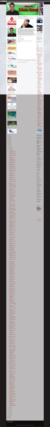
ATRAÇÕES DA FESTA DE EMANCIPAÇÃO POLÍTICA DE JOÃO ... (12, 241)
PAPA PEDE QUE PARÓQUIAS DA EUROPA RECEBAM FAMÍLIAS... (12, 397)
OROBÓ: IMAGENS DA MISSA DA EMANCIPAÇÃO (12, 358)
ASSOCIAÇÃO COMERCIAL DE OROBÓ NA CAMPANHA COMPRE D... (12, 244)
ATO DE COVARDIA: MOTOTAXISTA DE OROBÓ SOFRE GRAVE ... (12, 229)
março (10, 412)
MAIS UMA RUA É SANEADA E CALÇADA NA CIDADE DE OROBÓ (12, 227)
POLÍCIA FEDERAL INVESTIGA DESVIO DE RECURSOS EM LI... (12, 304)
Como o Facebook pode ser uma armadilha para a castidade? (39, 105)
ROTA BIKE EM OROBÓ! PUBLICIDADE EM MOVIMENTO (12, 353)
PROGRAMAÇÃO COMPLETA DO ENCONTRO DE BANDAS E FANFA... (12, 366)
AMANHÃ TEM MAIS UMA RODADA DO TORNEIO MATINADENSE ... (12, 284)
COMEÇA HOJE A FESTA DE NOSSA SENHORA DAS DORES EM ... (12, 326)
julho (9, 408)
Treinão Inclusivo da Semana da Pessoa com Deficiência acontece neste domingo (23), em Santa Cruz (40, 56)
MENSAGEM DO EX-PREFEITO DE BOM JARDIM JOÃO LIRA (12, 255)
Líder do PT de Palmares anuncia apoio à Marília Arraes (40, 84)
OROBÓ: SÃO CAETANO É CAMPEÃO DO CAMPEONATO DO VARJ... (12, 272)
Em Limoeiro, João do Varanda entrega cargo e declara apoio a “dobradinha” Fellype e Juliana (40, 64)
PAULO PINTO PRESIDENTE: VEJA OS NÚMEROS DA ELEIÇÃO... (12, 197)
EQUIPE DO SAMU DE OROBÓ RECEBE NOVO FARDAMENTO (12, 306)
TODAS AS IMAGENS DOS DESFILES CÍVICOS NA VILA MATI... (12, 364)
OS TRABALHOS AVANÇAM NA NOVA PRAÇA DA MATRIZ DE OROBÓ (12, 357)
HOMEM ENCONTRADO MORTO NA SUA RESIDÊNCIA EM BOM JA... (12, 377)
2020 (9, 141)
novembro (10, 148)
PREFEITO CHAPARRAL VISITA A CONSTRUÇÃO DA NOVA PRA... (12, 328)
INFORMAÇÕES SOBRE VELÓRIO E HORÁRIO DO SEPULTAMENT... (12, 160)
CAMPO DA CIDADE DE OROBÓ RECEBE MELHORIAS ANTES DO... (12, 262)
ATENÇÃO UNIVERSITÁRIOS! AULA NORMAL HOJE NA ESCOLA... (12, 206)
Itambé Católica (39, 103)
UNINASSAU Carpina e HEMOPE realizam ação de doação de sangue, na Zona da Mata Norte (40, 79)
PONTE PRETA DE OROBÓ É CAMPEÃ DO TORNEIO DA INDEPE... (12, 405)
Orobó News (39, 86)
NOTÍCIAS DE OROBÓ (39, 82)
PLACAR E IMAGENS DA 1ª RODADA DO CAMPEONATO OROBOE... (12, 191)
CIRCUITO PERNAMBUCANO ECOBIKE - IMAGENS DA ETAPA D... (12, 201)
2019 (9, 142)
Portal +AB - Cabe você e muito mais (40, 126)
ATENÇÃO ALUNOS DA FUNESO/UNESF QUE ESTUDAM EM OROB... (12, 322)
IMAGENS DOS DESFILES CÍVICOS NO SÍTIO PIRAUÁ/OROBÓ (12, 374)
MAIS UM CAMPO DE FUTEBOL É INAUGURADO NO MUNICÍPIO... (12, 264)
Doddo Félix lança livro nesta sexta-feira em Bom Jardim (40, 109)
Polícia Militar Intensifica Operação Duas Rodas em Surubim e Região (40, 114)
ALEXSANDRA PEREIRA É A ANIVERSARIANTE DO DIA (12, 166)
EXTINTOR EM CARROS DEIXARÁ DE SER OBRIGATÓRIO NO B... (12, 301)
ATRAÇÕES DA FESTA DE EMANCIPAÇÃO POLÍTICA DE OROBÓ (12, 401)
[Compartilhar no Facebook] (20, 36)
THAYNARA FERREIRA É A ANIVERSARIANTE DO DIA (12, 208)
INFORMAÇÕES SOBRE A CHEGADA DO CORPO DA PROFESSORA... (12, 164)
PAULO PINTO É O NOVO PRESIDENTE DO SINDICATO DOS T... (12, 199)
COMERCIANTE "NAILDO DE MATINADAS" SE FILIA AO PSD (12, 308)
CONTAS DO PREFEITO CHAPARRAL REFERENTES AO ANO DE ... (12, 152)
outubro (10, 149)
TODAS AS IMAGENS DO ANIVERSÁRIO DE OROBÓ (12, 349)
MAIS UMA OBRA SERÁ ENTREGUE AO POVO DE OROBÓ (12, 344)
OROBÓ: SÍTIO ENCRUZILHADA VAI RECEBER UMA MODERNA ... (12, 282)
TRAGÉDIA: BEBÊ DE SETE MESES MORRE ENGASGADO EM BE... (12, 248)
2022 (9, 139)
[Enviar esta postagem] (33, 35)
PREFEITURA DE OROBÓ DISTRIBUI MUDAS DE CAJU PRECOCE (12, 372)
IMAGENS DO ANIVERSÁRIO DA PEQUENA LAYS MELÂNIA (12, 193)
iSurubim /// (39, 99)
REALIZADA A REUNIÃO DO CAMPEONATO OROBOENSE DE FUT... (12, 310)
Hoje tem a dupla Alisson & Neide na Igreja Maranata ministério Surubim (40, 101)
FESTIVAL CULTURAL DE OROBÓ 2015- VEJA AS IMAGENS (12, 362)
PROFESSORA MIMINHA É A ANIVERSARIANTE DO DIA (12, 170)
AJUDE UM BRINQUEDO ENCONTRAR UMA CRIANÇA (12, 239)
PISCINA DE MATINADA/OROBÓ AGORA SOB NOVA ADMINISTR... (12, 221)
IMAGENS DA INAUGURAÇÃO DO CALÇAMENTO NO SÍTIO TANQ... (12, 266)
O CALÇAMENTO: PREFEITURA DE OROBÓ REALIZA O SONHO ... (12, 223)
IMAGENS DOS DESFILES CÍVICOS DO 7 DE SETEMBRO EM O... (12, 389)
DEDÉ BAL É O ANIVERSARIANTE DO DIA (12, 183)
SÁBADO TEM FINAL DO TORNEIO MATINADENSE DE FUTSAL (12, 178)
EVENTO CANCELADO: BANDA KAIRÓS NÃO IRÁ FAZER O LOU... (12, 156)
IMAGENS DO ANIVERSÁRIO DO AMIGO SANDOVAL (12, 195)
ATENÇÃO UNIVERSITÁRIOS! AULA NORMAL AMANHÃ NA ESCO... (12, 210)
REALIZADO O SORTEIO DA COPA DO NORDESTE (12, 215)
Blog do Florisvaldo (39, 90)
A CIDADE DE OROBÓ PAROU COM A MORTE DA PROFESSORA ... (12, 173)
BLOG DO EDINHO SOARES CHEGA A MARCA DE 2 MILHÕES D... (12, 162)
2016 (9, 145)
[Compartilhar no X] (19, 36)
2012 (9, 417)
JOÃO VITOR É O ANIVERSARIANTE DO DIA (12, 360)
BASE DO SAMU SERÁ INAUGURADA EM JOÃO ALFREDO (12, 286)
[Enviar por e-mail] (18, 36)
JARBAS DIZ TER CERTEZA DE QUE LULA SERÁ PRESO (12, 252)
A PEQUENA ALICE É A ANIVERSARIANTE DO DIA (12, 387)
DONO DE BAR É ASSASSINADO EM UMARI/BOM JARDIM (11, 403)
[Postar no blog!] (18, 36)
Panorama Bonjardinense (39, 112)
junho (9, 409)
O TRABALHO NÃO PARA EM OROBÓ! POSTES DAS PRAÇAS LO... (12, 314)
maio (9, 410)
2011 (9, 418)
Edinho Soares (39, 219)
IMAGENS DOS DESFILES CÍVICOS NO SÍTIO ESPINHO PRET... (12, 383)
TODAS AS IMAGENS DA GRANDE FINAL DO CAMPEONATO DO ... (12, 270)
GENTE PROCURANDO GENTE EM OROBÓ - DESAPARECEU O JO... (12, 212)
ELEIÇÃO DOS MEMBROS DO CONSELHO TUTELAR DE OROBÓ (12, 257)
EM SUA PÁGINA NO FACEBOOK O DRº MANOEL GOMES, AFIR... (12, 324)
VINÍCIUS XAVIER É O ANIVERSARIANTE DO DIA (12, 393)
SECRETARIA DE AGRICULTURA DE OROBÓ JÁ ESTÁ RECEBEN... (12, 294)
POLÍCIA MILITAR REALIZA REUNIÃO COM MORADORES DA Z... (12, 225)
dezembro (10, 147)
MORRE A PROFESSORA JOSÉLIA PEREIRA (12, 276)
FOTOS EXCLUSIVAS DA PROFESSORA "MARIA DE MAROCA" (12, 168)
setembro (10, 150)
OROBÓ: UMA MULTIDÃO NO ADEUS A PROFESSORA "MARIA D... (12, 154)
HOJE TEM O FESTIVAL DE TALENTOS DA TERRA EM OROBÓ (12, 379)
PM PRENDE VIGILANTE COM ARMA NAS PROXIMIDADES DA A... (12, 187)
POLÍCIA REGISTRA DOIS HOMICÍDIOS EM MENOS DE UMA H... (12, 292)
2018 (9, 143)
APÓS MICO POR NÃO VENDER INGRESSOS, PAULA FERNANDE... (12, 250)
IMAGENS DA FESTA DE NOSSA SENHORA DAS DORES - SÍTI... (12, 274)
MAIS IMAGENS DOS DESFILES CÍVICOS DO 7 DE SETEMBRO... (12, 385)
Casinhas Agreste (40, 72)
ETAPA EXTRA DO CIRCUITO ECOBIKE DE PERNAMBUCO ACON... (12, 189)
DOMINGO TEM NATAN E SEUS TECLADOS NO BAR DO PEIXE (12, 218)
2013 (9, 416)
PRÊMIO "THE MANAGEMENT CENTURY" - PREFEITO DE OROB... (12, 347)
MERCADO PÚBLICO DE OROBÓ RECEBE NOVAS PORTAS (12, 330)
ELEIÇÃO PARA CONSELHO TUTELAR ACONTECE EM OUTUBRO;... (12, 395)
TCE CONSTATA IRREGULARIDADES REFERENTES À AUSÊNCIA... (11, 297)
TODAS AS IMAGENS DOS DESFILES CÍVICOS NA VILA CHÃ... (12, 369)
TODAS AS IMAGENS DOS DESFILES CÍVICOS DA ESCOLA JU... (12, 381)
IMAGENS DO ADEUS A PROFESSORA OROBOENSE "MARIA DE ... (12, 158)
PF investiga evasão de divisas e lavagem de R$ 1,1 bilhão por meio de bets (40, 70)
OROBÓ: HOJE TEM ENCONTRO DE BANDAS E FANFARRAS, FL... (12, 355)
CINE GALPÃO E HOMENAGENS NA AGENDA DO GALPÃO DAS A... (12, 399)
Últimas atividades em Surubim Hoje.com (40, 124)
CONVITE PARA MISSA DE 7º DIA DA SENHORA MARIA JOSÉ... (12, 320)
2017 (9, 144)
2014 (9, 415)
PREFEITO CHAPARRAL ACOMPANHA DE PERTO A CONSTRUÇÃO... (12, 290)
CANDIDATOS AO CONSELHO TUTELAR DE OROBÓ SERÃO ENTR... (12, 237)
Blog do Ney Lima (40, 54)
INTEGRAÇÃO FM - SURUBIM (40, 108)
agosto (10, 407)
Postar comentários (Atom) (23, 62)
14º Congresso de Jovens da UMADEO (40, 87)
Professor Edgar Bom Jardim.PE (40, 68)
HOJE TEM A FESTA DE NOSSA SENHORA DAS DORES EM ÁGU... (12, 279)
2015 (9, 146)
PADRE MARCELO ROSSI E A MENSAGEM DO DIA (12, 179)
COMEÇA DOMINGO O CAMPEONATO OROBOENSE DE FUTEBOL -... (12, 235)
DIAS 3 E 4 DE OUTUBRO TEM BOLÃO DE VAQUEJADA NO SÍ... (12, 181)
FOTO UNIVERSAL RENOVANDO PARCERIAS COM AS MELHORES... (12, 391)
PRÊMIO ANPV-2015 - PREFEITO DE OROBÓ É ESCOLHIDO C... (12, 332)
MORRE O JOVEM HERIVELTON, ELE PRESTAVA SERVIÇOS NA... (12, 316)
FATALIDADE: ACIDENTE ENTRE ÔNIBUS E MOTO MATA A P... (12, 176)
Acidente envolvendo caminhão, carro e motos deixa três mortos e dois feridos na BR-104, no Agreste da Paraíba (40, 74)
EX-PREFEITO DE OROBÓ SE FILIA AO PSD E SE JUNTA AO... (12, 260)
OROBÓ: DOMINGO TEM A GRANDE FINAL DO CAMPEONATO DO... (12, 299)
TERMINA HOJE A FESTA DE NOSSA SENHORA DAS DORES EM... (12, 340)
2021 (9, 140)
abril (9, 411)
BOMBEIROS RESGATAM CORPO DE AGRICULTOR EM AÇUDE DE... (12, 246)
